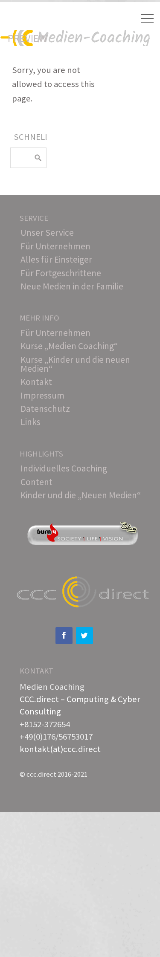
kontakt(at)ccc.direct (60, 749)
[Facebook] (64, 635)
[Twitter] (84, 635)
